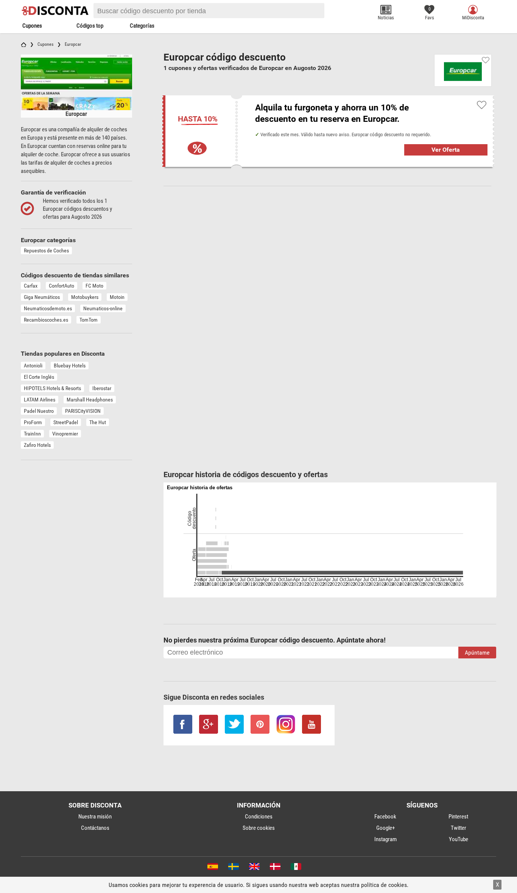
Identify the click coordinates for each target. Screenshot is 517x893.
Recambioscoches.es (46, 320)
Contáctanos (95, 828)
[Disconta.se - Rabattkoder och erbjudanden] (233, 868)
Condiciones (259, 816)
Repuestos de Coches (46, 250)
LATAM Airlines (39, 400)
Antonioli (33, 365)
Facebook (385, 816)
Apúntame (477, 652)
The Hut (97, 422)
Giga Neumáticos (42, 297)
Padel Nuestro (39, 411)
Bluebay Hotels (70, 365)
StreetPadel (65, 422)
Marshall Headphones (90, 400)
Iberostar (101, 388)
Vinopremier (65, 434)
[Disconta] (56, 10)
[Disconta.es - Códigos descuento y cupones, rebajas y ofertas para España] (212, 868)
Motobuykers (84, 297)
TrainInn (32, 434)
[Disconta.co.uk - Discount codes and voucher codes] (253, 868)
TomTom (88, 320)
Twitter (458, 828)
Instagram (385, 839)
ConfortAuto (61, 286)
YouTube (458, 839)
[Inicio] (23, 44)
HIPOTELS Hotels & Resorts (52, 388)
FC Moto (94, 286)
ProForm (33, 422)
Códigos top (89, 25)
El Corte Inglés (39, 377)
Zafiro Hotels (37, 445)
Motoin (117, 297)
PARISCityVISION (83, 411)
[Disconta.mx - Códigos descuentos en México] (295, 868)
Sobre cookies (259, 828)
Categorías (142, 25)
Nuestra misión (95, 816)
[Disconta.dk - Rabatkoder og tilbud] (274, 868)
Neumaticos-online (103, 308)
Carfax (30, 286)
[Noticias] (386, 9)
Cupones (32, 25)
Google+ (385, 828)
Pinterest (458, 816)
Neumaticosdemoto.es (48, 308)
